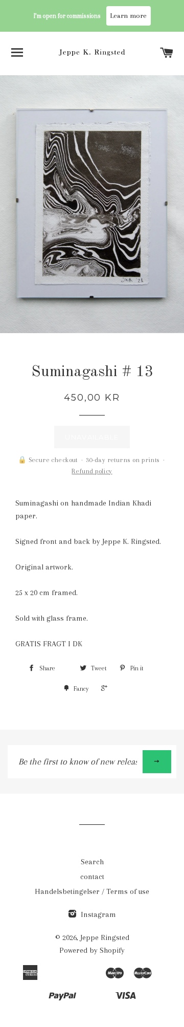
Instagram (97, 914)
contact (92, 876)
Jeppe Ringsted (104, 937)
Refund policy (92, 471)
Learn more (128, 15)
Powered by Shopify (92, 950)
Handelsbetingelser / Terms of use (92, 891)
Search (92, 861)
